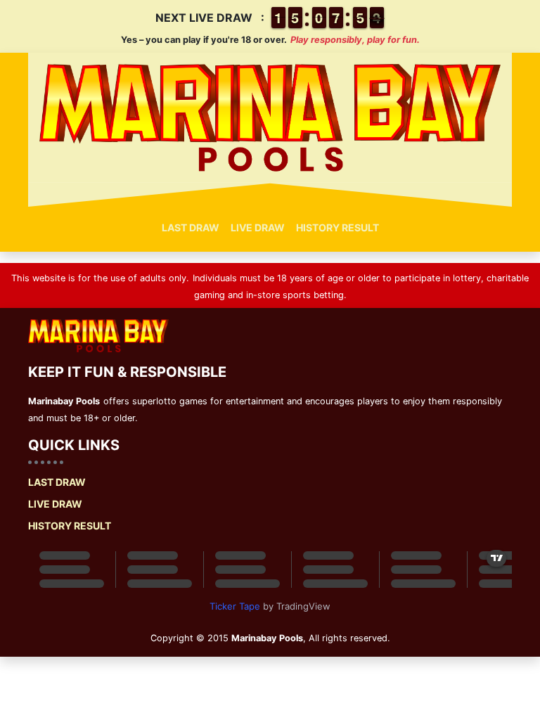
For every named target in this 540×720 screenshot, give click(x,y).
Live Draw (258, 227)
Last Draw (190, 227)
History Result (337, 227)
